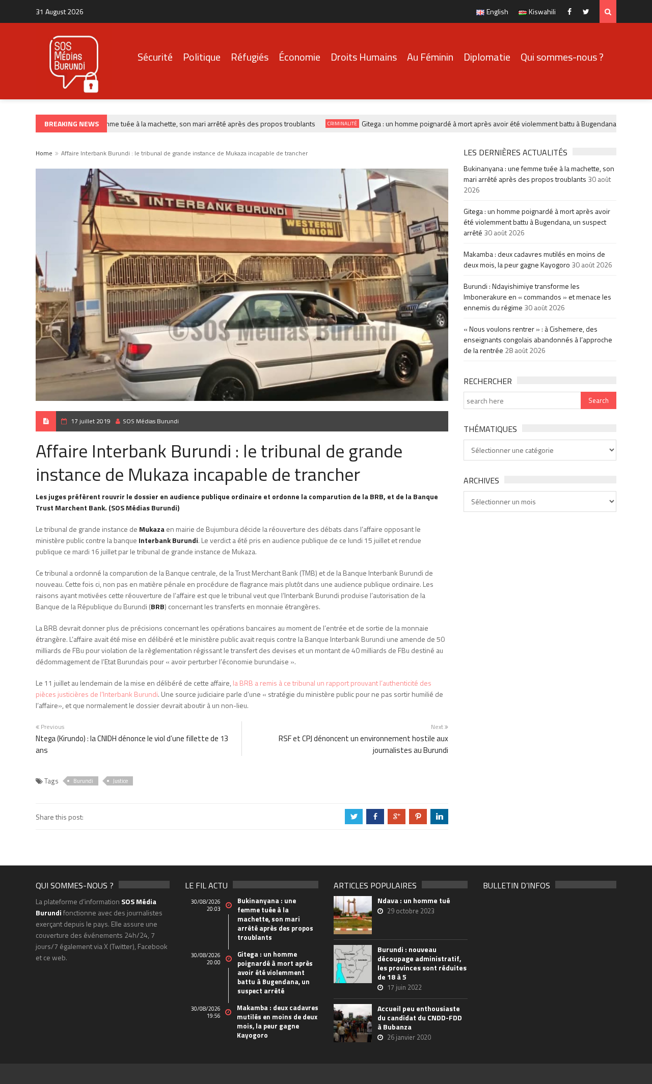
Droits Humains (364, 57)
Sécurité (155, 57)
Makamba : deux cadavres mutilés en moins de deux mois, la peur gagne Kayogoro (534, 259)
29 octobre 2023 (410, 911)
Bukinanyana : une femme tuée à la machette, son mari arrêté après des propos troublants (169, 123)
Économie (299, 57)
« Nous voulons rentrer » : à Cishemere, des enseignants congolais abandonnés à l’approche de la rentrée (538, 339)
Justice (120, 781)
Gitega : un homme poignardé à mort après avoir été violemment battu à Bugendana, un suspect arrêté (537, 222)
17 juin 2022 (404, 987)
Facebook (572, 11)
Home (44, 153)
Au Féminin (430, 57)
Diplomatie (487, 57)
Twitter (588, 11)
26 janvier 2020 (409, 1037)
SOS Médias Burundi (151, 421)
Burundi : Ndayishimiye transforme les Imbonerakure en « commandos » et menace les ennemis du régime (537, 297)
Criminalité (333, 123)
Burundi (83, 781)
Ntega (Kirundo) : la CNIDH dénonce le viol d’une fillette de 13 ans (132, 744)
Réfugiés (249, 57)
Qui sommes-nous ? (562, 57)
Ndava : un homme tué (413, 900)
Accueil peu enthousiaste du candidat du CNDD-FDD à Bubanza (419, 1018)
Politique (202, 57)
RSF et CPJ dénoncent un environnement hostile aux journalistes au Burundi (363, 744)
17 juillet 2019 (91, 421)
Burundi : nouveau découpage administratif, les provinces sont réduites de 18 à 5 (422, 963)
